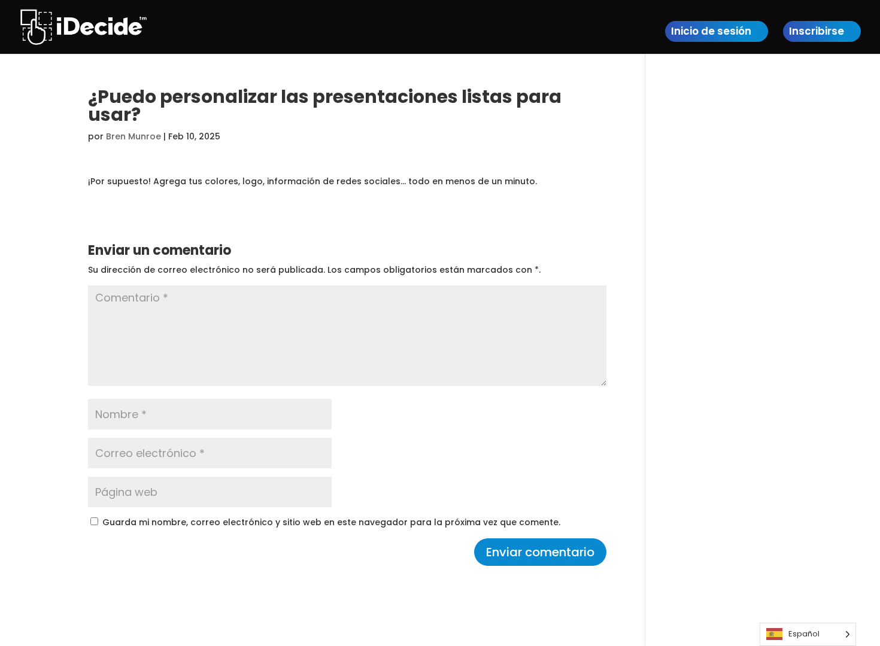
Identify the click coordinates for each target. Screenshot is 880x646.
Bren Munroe (133, 136)
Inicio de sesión (711, 31)
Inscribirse (816, 31)
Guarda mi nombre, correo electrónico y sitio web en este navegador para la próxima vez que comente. (331, 522)
